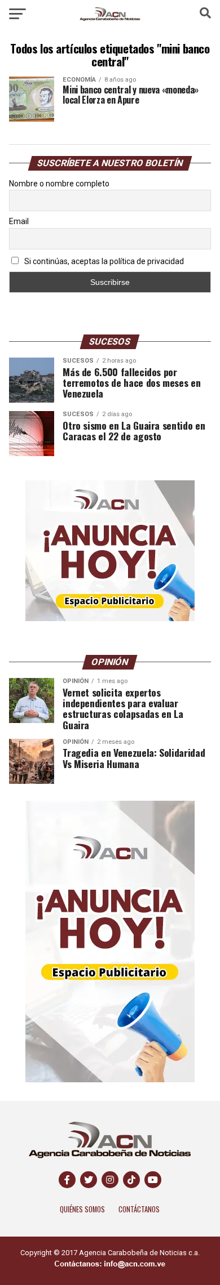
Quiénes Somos (82, 1209)
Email (19, 221)
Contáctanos (139, 1209)
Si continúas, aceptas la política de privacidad (103, 261)
